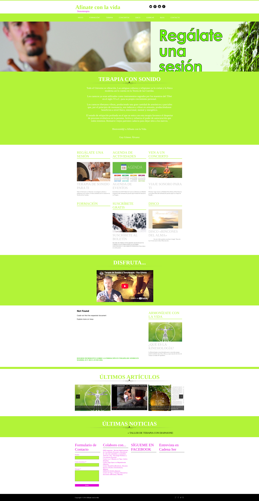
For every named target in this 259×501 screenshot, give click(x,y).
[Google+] (176, 497)
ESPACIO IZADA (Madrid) (111, 471)
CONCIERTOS (124, 17)
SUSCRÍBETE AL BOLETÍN (125, 237)
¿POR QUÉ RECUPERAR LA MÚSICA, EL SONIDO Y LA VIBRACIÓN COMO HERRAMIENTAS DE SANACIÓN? (166, 408)
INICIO (80, 17)
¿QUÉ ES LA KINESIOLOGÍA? (161, 346)
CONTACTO (175, 17)
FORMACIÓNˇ (94, 17)
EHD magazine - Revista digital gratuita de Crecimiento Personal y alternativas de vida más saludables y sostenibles (115, 452)
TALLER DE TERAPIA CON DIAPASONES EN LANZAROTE (144, 433)
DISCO (137, 17)
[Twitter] (181, 497)
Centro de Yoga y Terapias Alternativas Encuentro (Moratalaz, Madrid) (115, 473)
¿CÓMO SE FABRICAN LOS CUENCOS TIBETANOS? (129, 407)
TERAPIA (109, 17)
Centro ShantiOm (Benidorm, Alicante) (115, 466)
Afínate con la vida (93, 497)
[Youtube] (183, 497)
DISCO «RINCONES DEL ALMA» (163, 233)
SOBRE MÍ (150, 17)
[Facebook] (178, 497)
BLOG (162, 17)
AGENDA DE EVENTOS (122, 186)
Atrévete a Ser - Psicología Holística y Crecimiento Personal (115, 456)
